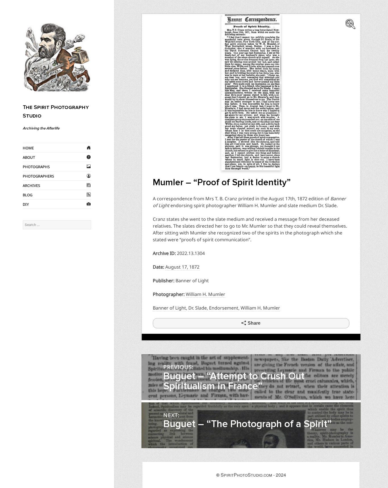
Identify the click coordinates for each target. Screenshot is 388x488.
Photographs (36, 166)
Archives (31, 185)
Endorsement (223, 308)
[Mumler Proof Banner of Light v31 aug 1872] (251, 91)
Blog (27, 195)
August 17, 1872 (182, 267)
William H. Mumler (205, 294)
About (29, 157)
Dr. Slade (197, 308)
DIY (26, 204)
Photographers (38, 176)
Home (28, 148)
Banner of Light (169, 308)
